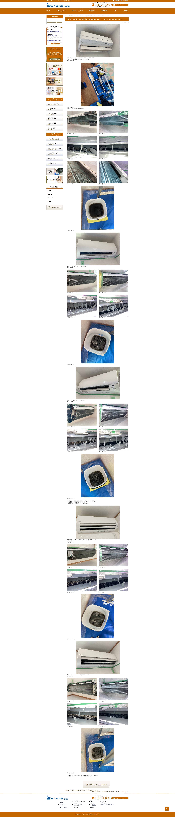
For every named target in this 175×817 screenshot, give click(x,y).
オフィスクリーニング (77, 10)
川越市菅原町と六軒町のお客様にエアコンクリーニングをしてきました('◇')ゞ (82, 790)
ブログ (115, 10)
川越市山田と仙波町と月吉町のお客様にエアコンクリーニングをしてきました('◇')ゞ (110, 791)
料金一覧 (92, 802)
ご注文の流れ (104, 10)
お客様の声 (92, 10)
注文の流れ (92, 804)
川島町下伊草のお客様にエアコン (54, 35)
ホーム (48, 10)
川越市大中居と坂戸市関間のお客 (54, 40)
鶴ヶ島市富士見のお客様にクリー (54, 31)
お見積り (92, 807)
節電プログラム (104, 802)
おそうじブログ (62, 804)
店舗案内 (126, 10)
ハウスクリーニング (61, 10)
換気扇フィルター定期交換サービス (108, 804)
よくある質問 (93, 805)
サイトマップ (62, 805)
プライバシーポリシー (63, 807)
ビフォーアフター (77, 805)
